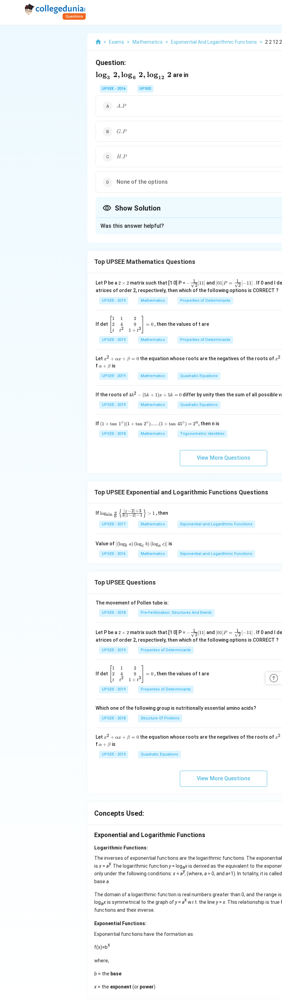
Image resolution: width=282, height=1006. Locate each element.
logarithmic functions (220, 858)
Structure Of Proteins (160, 718)
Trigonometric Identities (202, 433)
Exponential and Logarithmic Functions (216, 524)
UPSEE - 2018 (114, 433)
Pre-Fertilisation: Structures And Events (176, 612)
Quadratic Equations (199, 376)
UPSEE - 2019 (114, 300)
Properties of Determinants (205, 300)
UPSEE (145, 88)
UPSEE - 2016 (114, 88)
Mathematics (153, 300)
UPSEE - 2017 (114, 524)
